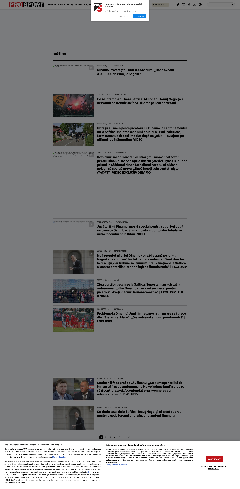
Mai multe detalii (59, 457)
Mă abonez (140, 16)
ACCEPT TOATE (214, 459)
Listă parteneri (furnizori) (116, 465)
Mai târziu (123, 16)
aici (89, 472)
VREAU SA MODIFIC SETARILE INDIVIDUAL (213, 467)
